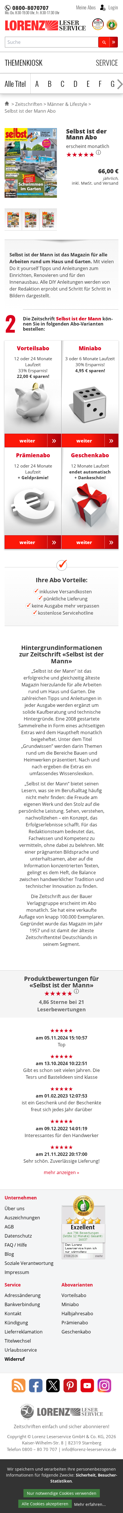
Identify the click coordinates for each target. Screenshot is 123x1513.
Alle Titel (15, 83)
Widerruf (15, 1359)
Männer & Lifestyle (67, 104)
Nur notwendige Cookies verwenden (61, 1493)
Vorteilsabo (73, 1295)
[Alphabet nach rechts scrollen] (120, 83)
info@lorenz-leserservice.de (89, 1449)
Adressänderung (23, 1295)
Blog (9, 1254)
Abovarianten (77, 1285)
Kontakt (13, 1313)
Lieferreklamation (24, 1332)
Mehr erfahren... (90, 1504)
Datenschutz (18, 1236)
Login (112, 7)
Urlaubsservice (21, 1350)
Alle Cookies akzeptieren (45, 1503)
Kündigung (16, 1322)
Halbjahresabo (77, 1313)
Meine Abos (86, 7)
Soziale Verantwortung (29, 1263)
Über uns (15, 1208)
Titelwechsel (18, 1341)
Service (107, 62)
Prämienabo (74, 1322)
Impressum (17, 1272)
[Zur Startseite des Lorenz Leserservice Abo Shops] (48, 25)
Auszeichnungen (22, 1217)
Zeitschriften (28, 104)
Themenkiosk (23, 62)
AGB (9, 1227)
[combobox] (51, 42)
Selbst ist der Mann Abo (30, 111)
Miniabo (70, 1304)
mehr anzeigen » (61, 1172)
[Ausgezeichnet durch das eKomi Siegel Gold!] (112, 25)
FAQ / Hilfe (16, 1245)
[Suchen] (108, 42)
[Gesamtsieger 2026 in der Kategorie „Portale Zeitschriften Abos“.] (98, 24)
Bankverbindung (22, 1304)
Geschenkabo (76, 1332)
